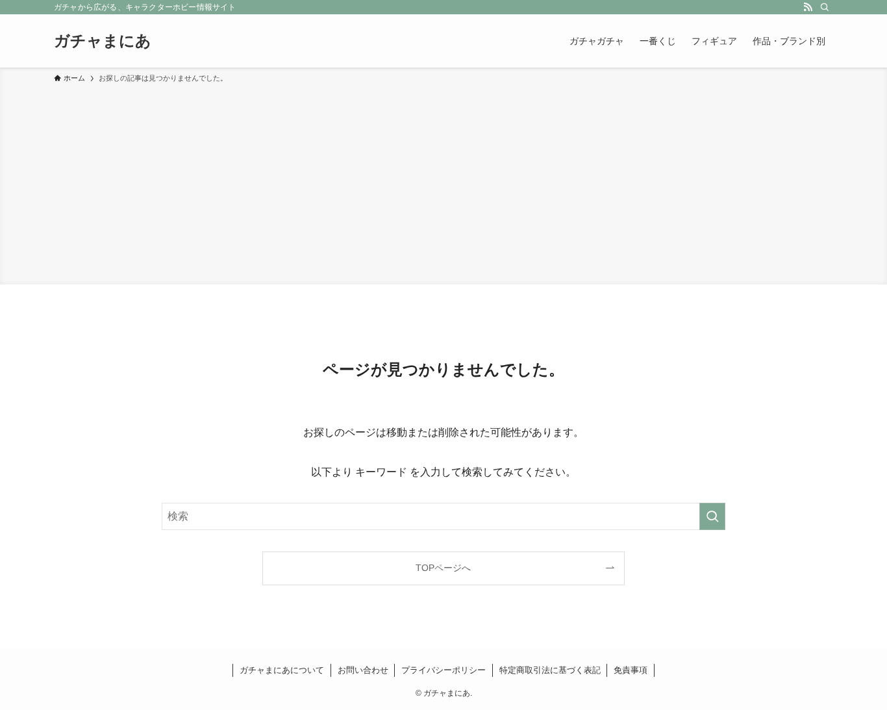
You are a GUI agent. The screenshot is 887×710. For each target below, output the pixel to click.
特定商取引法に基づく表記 (550, 670)
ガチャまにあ (102, 41)
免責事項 (630, 670)
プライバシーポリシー (443, 670)
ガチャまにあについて (282, 670)
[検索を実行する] (712, 516)
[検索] (824, 7)
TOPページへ (443, 568)
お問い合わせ (363, 670)
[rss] (807, 7)
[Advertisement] (443, 182)
